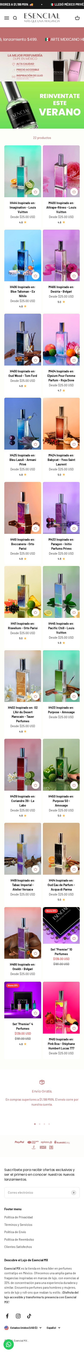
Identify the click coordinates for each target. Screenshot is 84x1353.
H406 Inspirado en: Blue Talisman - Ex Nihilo (23, 291)
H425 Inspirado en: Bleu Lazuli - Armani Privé (22, 459)
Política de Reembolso (19, 1239)
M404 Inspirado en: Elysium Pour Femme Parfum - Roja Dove (61, 375)
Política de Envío (15, 1232)
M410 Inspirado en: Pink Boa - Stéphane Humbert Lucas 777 (61, 1043)
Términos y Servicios (18, 1225)
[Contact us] (8, 1344)
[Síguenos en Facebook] (7, 1316)
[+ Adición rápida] (35, 192)
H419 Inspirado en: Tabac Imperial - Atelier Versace (23, 885)
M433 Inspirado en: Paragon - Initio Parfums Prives (61, 544)
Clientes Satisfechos (18, 1247)
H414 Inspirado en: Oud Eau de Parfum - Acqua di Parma (61, 885)
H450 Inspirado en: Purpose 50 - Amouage (61, 801)
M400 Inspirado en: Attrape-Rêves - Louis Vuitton (61, 207)
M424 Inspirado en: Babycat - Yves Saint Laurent (61, 459)
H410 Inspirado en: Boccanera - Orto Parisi (22, 544)
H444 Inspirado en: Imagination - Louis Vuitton (23, 207)
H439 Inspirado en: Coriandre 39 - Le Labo (23, 801)
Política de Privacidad (18, 1217)
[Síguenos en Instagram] (18, 1316)
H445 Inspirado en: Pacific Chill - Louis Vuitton (61, 628)
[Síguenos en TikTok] (29, 1316)
